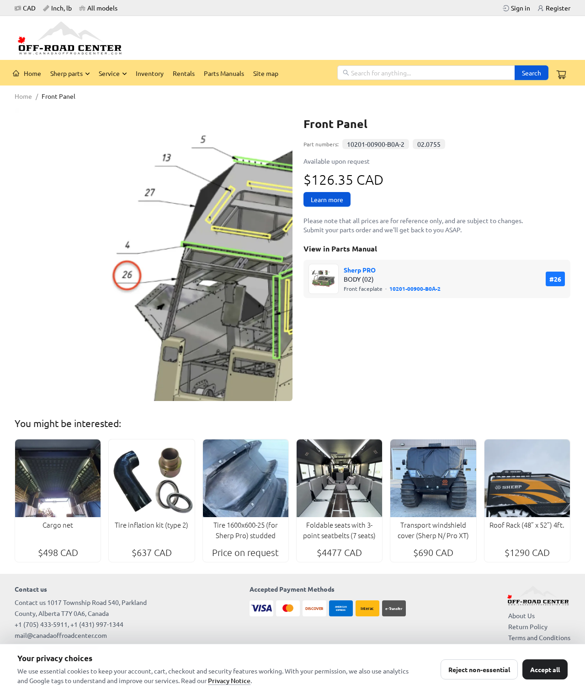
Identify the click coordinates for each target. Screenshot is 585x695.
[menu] (172, 72)
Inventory (150, 73)
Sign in (520, 8)
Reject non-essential (479, 669)
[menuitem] (27, 73)
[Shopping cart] (561, 74)
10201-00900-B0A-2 (375, 144)
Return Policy (528, 626)
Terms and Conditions (539, 637)
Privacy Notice (229, 680)
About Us (521, 615)
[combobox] (426, 73)
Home (32, 73)
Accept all (545, 669)
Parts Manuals (224, 73)
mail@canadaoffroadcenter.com (61, 635)
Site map (265, 73)
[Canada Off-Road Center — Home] (73, 38)
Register (558, 8)
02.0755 (429, 144)
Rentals (184, 73)
